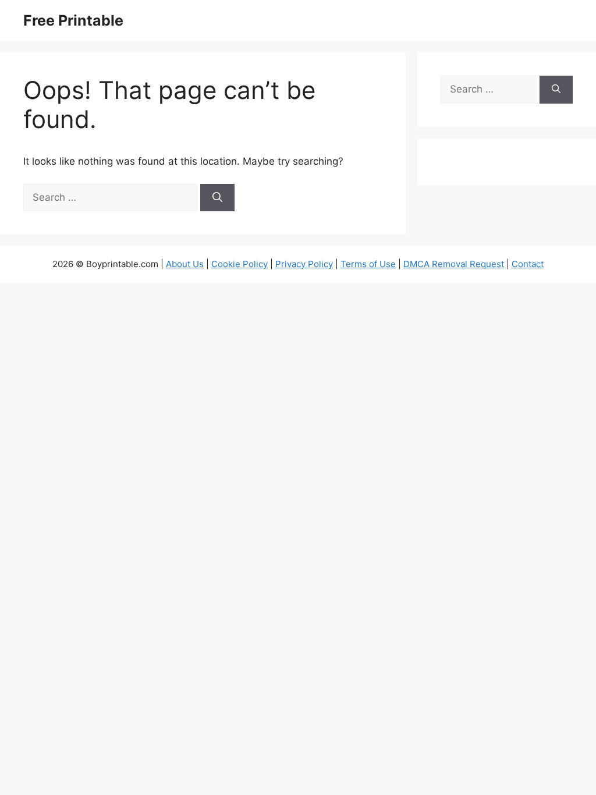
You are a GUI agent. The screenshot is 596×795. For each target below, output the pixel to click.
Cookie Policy (239, 263)
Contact (528, 263)
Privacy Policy (304, 263)
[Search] (217, 198)
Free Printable (73, 20)
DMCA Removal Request (453, 263)
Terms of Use (368, 263)
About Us (185, 263)
